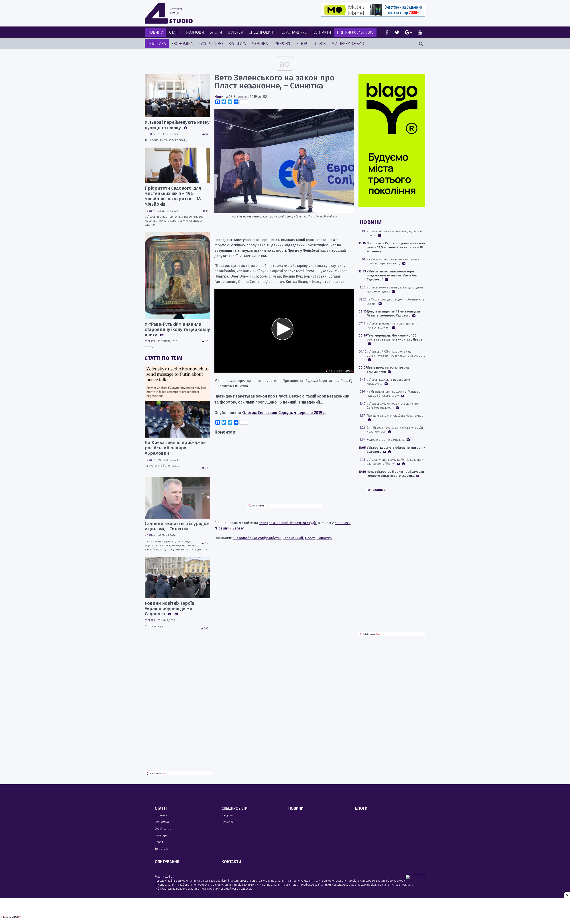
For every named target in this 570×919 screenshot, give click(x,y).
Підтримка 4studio (355, 32)
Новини (155, 32)
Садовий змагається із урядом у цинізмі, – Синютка (177, 526)
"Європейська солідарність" (257, 538)
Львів (320, 43)
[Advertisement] (284, 472)
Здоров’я (282, 43)
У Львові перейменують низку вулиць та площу (177, 125)
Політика (157, 43)
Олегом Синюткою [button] (259, 412)
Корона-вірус (294, 32)
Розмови (195, 32)
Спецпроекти (262, 32)
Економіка (182, 43)
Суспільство (210, 43)
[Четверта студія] (169, 13)
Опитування (167, 861)
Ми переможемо (348, 43)
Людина (260, 43)
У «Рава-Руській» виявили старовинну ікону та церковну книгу (177, 329)
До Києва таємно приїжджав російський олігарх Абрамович (175, 448)
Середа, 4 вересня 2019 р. (302, 412)
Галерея (235, 32)
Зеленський (293, 538)
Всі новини (376, 490)
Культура (237, 43)
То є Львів (162, 849)
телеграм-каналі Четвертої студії (287, 523)
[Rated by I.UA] (415, 878)
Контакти (322, 32)
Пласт (310, 538)
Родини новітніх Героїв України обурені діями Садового (169, 608)
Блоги (216, 32)
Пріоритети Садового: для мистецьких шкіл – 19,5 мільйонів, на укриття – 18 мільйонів (173, 196)
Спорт (303, 43)
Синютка (324, 538)
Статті (174, 32)
